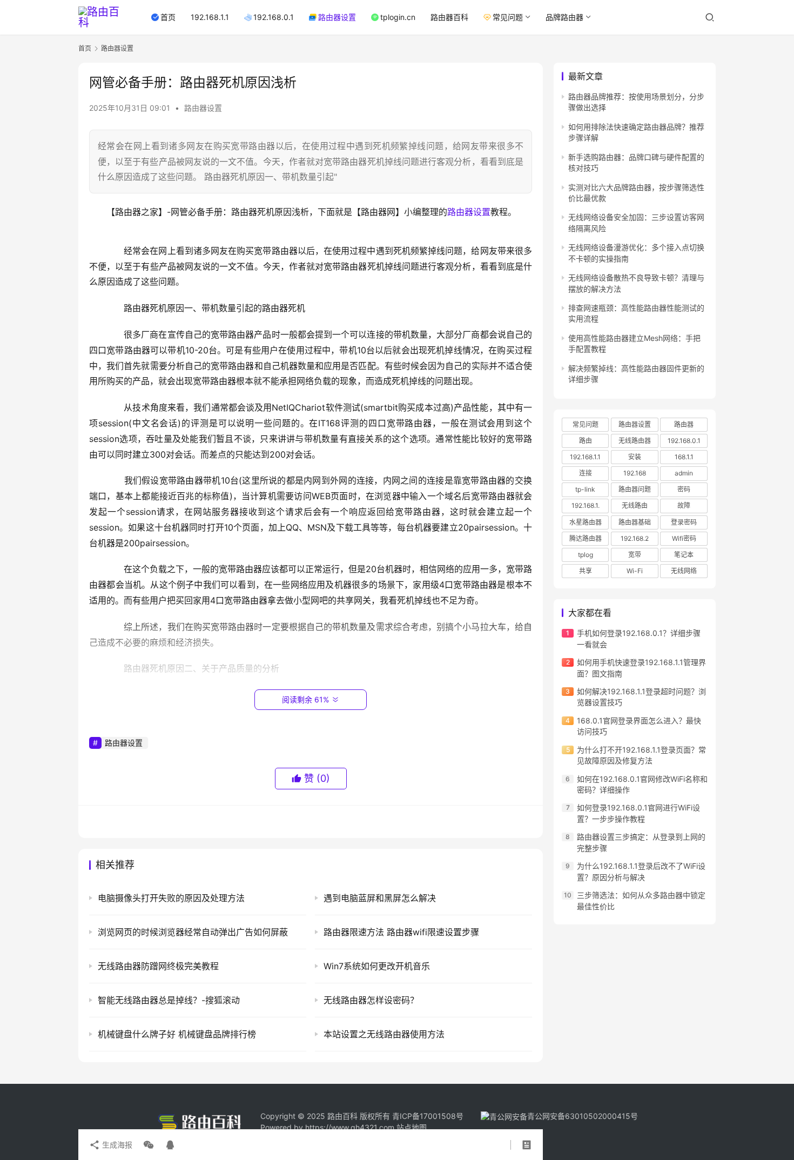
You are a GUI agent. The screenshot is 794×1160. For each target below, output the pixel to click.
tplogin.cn (397, 17)
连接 (585, 473)
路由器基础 (634, 522)
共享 (585, 571)
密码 (683, 490)
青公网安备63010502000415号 (582, 1116)
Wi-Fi (635, 571)
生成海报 (116, 1144)
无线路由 (635, 506)
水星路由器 (585, 522)
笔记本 (684, 555)
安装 (634, 457)
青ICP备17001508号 (429, 1116)
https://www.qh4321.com (349, 1127)
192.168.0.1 (273, 17)
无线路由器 (634, 441)
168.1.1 (684, 457)
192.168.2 (635, 538)
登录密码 (684, 522)
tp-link (585, 490)
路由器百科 (449, 17)
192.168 (634, 473)
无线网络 (684, 571)
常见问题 (508, 17)
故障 (683, 506)
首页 (168, 17)
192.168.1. (585, 506)
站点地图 (411, 1127)
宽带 (634, 555)
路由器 (684, 424)
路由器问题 (634, 490)
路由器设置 (337, 17)
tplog (585, 555)
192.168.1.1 (210, 17)
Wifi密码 (684, 538)
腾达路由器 (585, 538)
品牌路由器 (564, 17)
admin (684, 473)
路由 (585, 441)
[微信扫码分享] (148, 1145)
